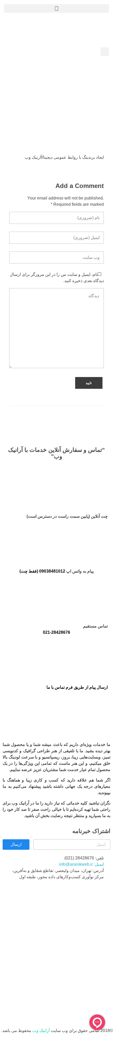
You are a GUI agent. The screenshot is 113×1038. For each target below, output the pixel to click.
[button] (56, 8)
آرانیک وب (41, 1030)
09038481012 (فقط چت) (42, 571)
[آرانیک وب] (69, 29)
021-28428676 (56, 632)
